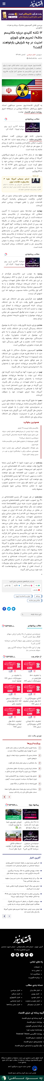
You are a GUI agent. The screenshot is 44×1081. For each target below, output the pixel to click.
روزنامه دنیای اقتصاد (33, 112)
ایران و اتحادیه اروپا (23, 596)
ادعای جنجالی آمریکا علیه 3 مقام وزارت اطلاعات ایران (16, 180)
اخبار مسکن (16, 994)
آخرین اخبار (35, 857)
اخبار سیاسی (31, 55)
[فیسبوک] (4, 609)
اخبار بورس (35, 994)
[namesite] (36, 3)
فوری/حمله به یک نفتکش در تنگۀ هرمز (23, 784)
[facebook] (31, 955)
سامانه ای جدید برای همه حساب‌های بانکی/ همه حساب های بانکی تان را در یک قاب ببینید (21, 790)
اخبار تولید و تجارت (32, 1001)
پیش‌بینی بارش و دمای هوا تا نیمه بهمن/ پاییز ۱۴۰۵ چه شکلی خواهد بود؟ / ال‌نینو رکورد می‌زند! (22, 895)
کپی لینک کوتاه (36, 614)
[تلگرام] (13, 609)
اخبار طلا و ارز (35, 990)
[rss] (12, 955)
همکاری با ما (35, 974)
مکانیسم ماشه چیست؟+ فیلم (28, 428)
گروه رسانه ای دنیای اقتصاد (32, 1018)
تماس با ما (36, 970)
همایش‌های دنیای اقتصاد (33, 1042)
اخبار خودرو (36, 997)
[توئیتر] (9, 609)
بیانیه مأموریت (34, 977)
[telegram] (17, 955)
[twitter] (26, 955)
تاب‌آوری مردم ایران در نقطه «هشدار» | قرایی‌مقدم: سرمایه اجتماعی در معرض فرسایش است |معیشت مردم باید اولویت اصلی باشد (22, 864)
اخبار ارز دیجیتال (33, 1004)
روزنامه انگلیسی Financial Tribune (29, 1034)
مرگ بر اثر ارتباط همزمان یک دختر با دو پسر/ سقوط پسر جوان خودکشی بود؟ (22, 879)
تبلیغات (37, 967)
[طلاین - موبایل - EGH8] (22, 15)
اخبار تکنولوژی (15, 997)
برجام (38, 596)
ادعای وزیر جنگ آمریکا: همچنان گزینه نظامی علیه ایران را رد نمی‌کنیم (22, 887)
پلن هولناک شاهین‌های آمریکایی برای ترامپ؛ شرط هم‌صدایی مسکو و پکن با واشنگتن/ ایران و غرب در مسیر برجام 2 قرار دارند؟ (20, 451)
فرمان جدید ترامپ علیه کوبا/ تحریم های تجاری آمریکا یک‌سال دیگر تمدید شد (21, 910)
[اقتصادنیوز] (22, 939)
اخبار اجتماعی (15, 1001)
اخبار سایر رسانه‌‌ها (13, 1004)
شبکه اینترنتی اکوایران (34, 1026)
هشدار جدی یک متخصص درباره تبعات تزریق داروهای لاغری (22, 757)
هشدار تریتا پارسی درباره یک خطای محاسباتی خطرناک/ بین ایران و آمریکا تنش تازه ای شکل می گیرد (20, 770)
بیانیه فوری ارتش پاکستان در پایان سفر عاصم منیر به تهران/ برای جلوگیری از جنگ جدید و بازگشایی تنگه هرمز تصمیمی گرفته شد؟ (21, 749)
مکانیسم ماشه (35, 139)
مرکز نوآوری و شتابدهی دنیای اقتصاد (28, 1046)
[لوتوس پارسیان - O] (22, 1078)
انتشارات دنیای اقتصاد (34, 1038)
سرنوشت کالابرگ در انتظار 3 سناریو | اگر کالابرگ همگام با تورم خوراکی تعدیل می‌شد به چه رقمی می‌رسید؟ (23, 903)
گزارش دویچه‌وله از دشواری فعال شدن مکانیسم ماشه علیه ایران (20, 443)
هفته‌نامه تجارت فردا (34, 1030)
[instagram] (22, 955)
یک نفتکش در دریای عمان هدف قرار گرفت (22, 763)
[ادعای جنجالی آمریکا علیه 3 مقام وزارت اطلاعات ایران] (36, 181)
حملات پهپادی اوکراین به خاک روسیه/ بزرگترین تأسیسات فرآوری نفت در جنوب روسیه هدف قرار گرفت (23, 872)
